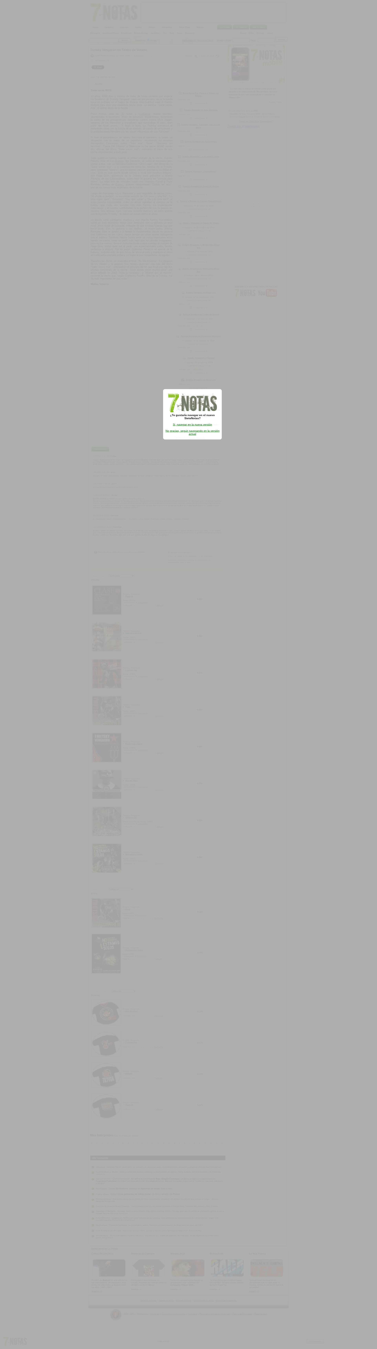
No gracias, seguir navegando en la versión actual (193, 432)
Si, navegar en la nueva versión (192, 424)
